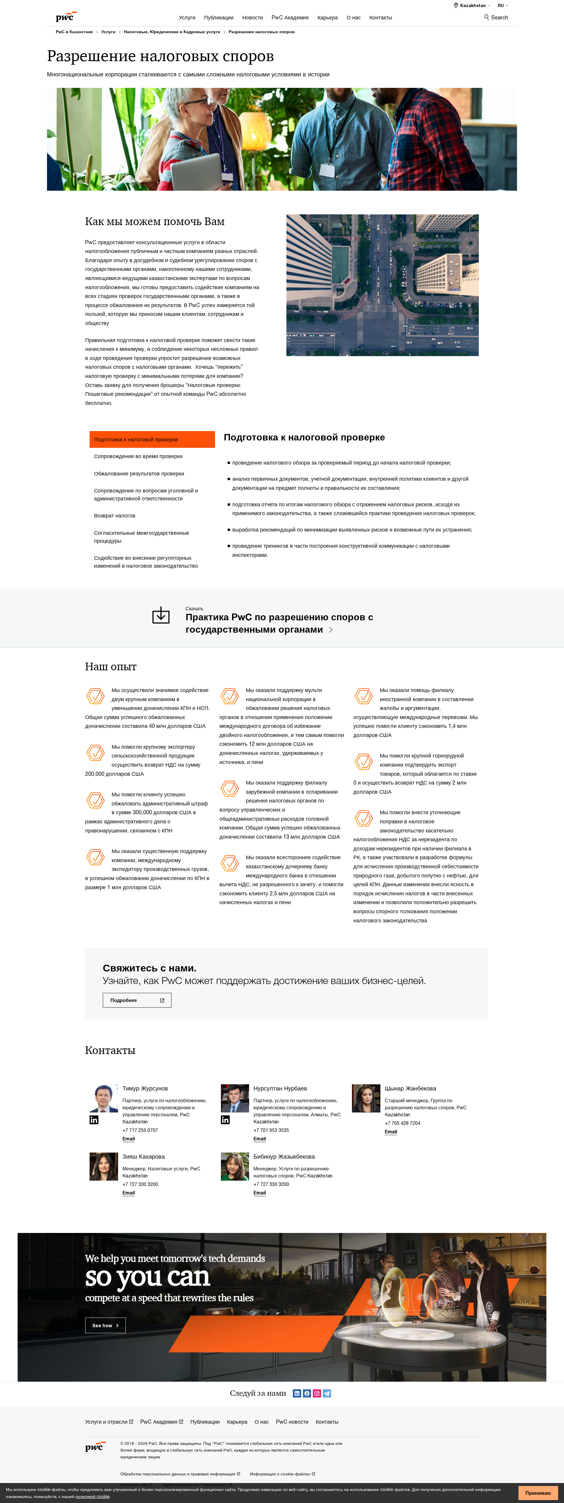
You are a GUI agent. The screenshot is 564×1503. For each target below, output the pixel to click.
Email (128, 1138)
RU (501, 5)
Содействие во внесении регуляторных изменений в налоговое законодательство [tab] (146, 561)
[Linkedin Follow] (297, 1394)
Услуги (108, 31)
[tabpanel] (353, 499)
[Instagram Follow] (317, 1394)
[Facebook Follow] (307, 1394)
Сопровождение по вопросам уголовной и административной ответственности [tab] (146, 494)
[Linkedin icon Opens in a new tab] (94, 1120)
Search (499, 17)
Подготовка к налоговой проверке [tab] (136, 439)
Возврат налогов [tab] (114, 515)
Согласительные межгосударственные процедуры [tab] (141, 537)
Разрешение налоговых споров (262, 31)
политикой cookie (92, 1496)
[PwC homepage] (66, 15)
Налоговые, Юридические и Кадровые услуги (172, 31)
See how (102, 1325)
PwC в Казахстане (74, 31)
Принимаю (538, 1493)
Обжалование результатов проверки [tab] (139, 473)
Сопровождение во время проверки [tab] (138, 456)
